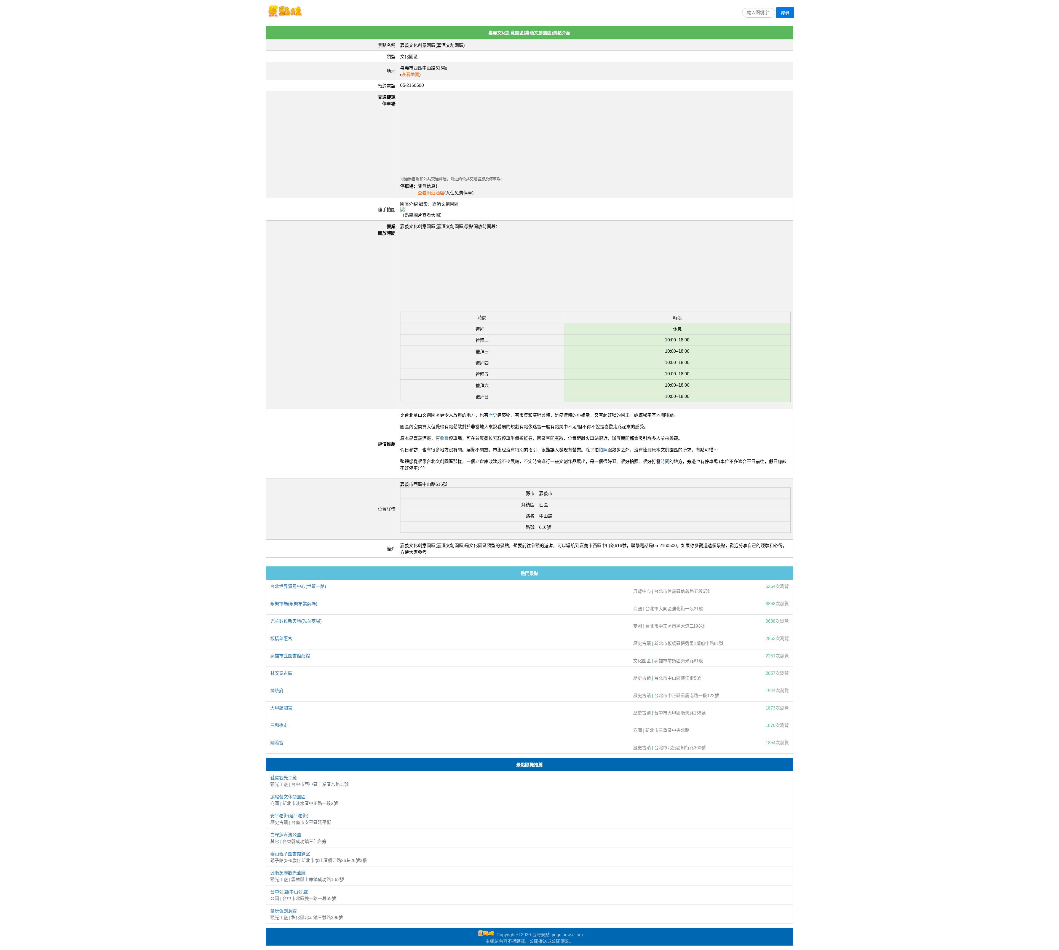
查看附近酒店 (431, 193)
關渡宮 (277, 742)
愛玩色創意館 (283, 911)
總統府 (277, 690)
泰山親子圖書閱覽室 (290, 854)
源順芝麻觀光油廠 (288, 873)
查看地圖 (410, 74)
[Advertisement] (565, 132)
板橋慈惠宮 (281, 638)
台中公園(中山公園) (289, 892)
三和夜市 (279, 725)
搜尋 (785, 13)
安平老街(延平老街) (289, 815)
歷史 (492, 415)
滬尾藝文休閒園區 (288, 796)
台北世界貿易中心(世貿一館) (298, 586)
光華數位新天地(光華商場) (296, 621)
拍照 (603, 450)
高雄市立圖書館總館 (290, 656)
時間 (664, 461)
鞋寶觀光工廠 (283, 777)
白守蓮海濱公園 (285, 835)
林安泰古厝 (281, 673)
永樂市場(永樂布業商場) (293, 603)
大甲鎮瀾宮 (281, 708)
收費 (444, 438)
